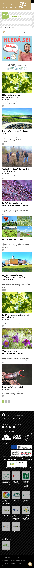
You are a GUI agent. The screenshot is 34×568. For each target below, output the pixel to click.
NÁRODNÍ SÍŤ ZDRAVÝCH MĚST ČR (10, 563)
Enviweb (6, 550)
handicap (23, 32)
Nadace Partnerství (26, 501)
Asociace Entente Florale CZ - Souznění (6, 502)
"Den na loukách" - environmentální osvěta (12, 352)
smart (6, 32)
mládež (17, 32)
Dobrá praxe (10, 5)
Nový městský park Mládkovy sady (15, 132)
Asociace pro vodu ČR (16, 501)
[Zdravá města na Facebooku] (3, 427)
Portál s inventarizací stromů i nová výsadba (15, 316)
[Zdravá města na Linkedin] (6, 427)
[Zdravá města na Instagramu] (10, 427)
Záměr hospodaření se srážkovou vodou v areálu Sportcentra (13, 277)
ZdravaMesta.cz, (6, 418)
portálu (14, 456)
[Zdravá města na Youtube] (14, 427)
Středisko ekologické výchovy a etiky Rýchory (26, 517)
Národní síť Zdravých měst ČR (14, 415)
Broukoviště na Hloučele (13, 387)
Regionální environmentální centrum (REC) (6, 483)
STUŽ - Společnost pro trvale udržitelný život (16, 517)
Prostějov (7, 23)
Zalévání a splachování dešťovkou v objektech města (15, 204)
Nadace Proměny (6, 516)
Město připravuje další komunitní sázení (12, 96)
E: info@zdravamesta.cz (8, 420)
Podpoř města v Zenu (17, 65)
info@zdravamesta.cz (7, 559)
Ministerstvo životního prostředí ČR (16, 483)
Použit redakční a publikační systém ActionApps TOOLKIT (16, 560)
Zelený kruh (16, 532)
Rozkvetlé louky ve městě (13, 239)
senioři (11, 32)
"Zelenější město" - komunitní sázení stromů (15, 170)
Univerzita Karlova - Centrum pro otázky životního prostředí (26, 485)
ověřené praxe (9, 27)
